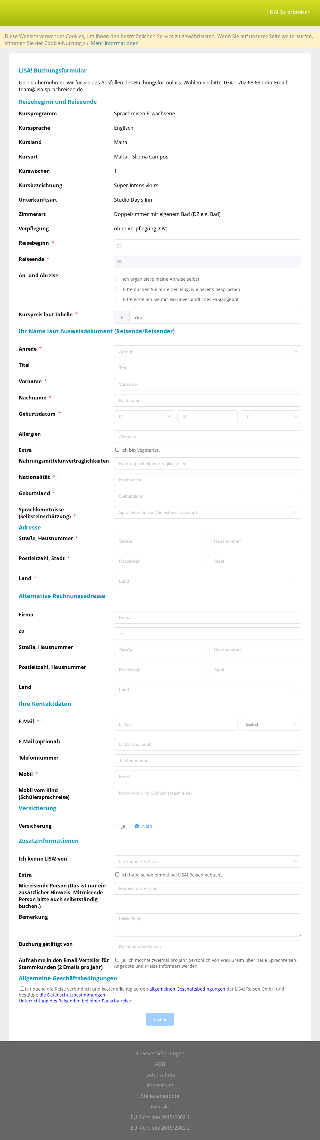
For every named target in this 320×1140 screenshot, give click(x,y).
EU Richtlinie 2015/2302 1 (160, 1117)
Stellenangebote (160, 1095)
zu (22, 630)
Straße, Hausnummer (46, 538)
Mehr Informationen (115, 43)
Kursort (28, 156)
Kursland (30, 142)
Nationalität (35, 477)
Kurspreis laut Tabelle (46, 314)
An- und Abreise (39, 275)
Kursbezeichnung (40, 185)
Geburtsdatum (38, 413)
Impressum (160, 1085)
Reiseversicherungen (160, 1053)
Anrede (28, 348)
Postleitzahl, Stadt (42, 558)
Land (25, 578)
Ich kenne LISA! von (43, 858)
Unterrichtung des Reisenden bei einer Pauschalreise (75, 1001)
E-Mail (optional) (40, 741)
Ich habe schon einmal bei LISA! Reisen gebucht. (171, 875)
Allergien (30, 433)
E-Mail (27, 721)
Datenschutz (160, 1074)
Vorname (31, 381)
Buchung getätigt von (47, 944)
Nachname (33, 397)
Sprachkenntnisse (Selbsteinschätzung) (45, 513)
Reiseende (32, 259)
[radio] (157, 279)
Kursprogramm (38, 113)
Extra (26, 450)
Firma (27, 614)
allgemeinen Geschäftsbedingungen (187, 989)
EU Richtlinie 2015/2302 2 (160, 1127)
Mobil (26, 774)
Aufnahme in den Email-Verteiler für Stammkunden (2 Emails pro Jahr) (64, 964)
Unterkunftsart (38, 199)
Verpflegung (34, 228)
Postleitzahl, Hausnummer (53, 667)
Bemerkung (34, 916)
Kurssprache (34, 127)
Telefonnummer (39, 757)
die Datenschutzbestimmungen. (73, 995)
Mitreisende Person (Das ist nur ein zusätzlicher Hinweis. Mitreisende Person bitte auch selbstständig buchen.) (62, 896)
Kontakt (160, 1106)
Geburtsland (35, 493)
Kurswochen (34, 171)
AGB (160, 1064)
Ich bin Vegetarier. (140, 450)
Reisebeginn (34, 242)
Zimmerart (32, 214)
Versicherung (36, 825)
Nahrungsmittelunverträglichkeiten (64, 460)
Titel (25, 365)
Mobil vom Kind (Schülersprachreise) (45, 794)
